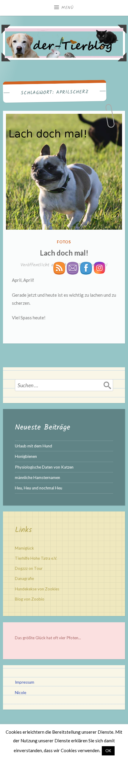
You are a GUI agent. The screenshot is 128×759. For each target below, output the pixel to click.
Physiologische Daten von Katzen (44, 467)
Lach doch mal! (64, 252)
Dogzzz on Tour (29, 568)
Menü (67, 7)
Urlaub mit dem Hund (33, 446)
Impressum (24, 682)
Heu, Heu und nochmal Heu (38, 488)
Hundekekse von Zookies (37, 589)
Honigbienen (26, 456)
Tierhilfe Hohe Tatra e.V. (36, 558)
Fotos (64, 241)
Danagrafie (24, 578)
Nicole (20, 692)
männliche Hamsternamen (37, 477)
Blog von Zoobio (29, 599)
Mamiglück (24, 548)
